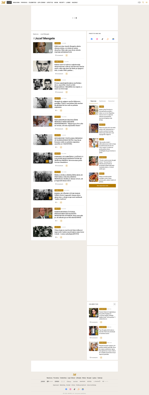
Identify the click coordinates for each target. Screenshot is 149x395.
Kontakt (68, 385)
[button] (59, 55)
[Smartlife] (82, 381)
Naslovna (35, 34)
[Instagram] (97, 39)
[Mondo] (50, 381)
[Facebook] (91, 39)
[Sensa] (89, 381)
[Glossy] (69, 381)
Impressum (56, 385)
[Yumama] (97, 381)
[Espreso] (57, 381)
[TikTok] (102, 39)
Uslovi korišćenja (91, 385)
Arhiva (73, 385)
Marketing (62, 385)
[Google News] (113, 39)
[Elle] (63, 381)
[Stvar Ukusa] (105, 381)
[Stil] (3, 2)
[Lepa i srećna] (75, 381)
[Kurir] (43, 381)
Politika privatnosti (81, 385)
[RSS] (107, 39)
